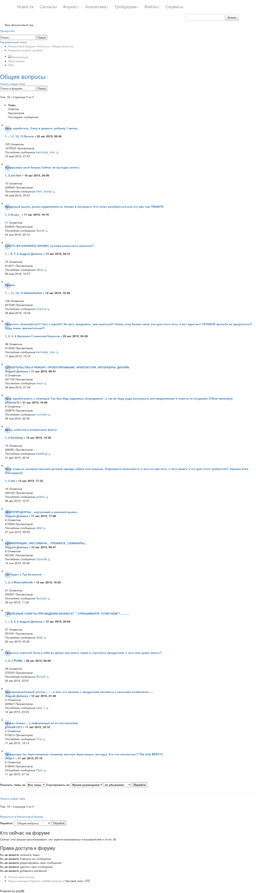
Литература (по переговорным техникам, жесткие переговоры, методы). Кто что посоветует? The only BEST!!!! (84, 754)
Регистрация (16, 61)
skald (39, 637)
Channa (41, 309)
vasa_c (40, 708)
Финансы (43, 46)
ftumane (41, 598)
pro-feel (16, 175)
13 (21, 136)
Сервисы (174, 6)
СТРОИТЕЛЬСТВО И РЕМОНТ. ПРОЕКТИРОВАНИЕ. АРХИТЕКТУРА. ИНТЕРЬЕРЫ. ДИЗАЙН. (67, 367)
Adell (39, 528)
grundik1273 (13, 727)
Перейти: (6, 823)
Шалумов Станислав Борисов (38, 336)
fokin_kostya (44, 191)
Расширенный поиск (13, 42)
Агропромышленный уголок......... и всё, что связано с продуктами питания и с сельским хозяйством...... (79, 692)
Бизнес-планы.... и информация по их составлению (41, 723)
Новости (25, 6)
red (13, 481)
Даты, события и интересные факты (31, 430)
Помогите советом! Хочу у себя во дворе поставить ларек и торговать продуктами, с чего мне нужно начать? (83, 653)
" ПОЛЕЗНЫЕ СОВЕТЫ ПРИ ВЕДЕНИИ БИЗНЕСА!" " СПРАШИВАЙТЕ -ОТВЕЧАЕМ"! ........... (67, 613)
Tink (39, 739)
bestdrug (17, 438)
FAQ (11, 65)
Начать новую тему (12, 84)
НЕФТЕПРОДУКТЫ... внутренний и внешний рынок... (42, 512)
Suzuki (40, 230)
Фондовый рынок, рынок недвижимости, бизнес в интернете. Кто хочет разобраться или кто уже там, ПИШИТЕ (84, 206)
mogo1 (9, 758)
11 (12, 136)
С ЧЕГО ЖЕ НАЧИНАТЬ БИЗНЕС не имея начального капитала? (49, 246)
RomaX (41, 677)
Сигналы (48, 6)
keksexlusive (33, 293)
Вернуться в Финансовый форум (21, 816)
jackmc (40, 497)
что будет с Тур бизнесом (23, 574)
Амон (39, 383)
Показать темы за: (13, 785)
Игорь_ (16, 214)
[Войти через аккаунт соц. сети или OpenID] (18, 56)
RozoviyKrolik (23, 582)
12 (17, 136)
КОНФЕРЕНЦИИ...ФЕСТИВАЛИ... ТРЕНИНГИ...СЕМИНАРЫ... (46, 543)
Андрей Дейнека (30, 254)
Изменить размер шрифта (25, 50)
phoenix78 (12, 402)
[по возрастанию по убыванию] (125, 784)
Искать (232, 17)
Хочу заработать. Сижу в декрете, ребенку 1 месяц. (41, 128)
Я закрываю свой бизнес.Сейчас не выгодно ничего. (42, 167)
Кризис (10, 285)
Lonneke (42, 414)
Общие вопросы (62, 46)
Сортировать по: (58, 785)
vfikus (39, 270)
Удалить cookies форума (46, 881)
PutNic (18, 661)
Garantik (41, 559)
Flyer (39, 770)
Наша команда (18, 881)
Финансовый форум (21, 46)
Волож (29, 136)
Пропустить (7, 31)
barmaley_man (45, 152)
